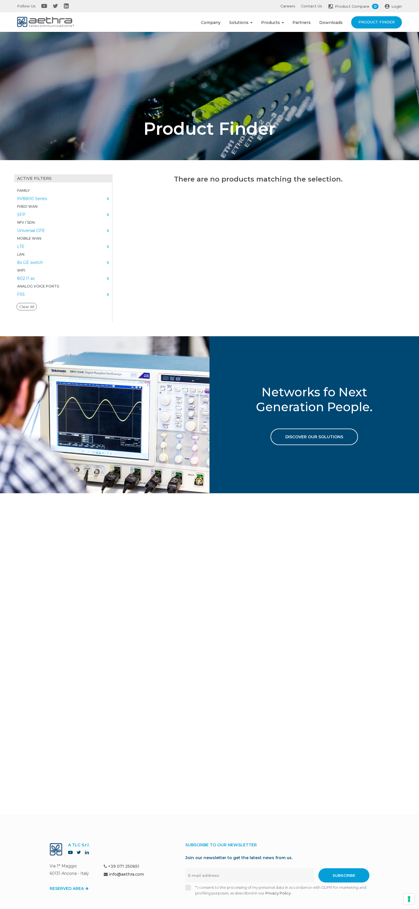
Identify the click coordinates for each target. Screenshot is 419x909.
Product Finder (376, 22)
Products (271, 22)
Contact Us (311, 6)
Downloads (331, 22)
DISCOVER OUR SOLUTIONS (314, 436)
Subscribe (344, 875)
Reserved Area (67, 888)
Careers (287, 6)
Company (211, 22)
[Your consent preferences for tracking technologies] (409, 899)
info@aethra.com (126, 874)
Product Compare (356, 6)
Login (396, 6)
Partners (301, 22)
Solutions (239, 22)
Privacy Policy (278, 893)
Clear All (26, 306)
